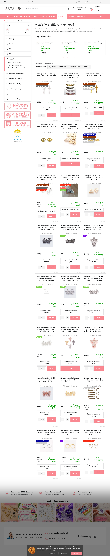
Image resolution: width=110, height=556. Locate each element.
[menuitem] (13, 16)
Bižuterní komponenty (16, 74)
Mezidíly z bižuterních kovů (16, 68)
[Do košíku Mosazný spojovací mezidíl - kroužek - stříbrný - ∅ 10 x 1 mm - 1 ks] (51, 473)
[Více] (101, 16)
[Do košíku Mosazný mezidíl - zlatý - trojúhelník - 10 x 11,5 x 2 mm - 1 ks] (99, 214)
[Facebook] (90, 536)
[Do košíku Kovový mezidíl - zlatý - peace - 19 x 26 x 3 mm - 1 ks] (51, 166)
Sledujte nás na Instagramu (57, 501)
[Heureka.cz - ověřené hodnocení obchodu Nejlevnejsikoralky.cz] (17, 136)
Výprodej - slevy (14, 99)
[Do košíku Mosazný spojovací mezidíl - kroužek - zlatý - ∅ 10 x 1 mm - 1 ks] (75, 473)
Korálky (11, 39)
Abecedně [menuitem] (86, 67)
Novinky (11, 94)
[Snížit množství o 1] (39, 115)
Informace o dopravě (23, 2)
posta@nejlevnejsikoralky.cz (57, 534)
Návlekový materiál (15, 79)
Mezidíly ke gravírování (14, 63)
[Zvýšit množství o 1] (43, 115)
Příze (10, 49)
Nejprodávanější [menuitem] (74, 67)
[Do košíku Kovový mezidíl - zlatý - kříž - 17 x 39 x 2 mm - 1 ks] (99, 113)
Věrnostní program (9, 2)
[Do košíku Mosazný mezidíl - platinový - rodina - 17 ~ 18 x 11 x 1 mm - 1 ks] (75, 214)
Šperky (11, 44)
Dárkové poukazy (15, 89)
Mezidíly (12, 59)
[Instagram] (95, 536)
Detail (70, 115)
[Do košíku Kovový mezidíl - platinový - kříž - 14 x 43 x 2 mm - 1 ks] (51, 115)
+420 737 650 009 (81, 8)
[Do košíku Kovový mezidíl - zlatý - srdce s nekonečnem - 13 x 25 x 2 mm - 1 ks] (99, 166)
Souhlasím (77, 553)
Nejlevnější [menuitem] (52, 67)
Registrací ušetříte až (46, 109)
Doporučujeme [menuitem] (41, 67)
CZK (79, 2)
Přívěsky (12, 54)
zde (54, 550)
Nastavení (52, 553)
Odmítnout (64, 553)
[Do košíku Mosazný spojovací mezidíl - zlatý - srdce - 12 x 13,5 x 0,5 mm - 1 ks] (99, 472)
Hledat (67, 9)
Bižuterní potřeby (15, 84)
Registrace (101, 2)
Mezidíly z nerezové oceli (15, 65)
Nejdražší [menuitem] (62, 67)
